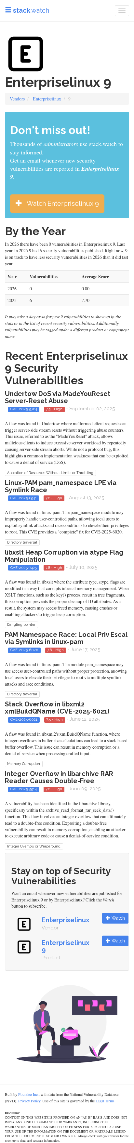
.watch (31, 10)
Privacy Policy (29, 1100)
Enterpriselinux (47, 99)
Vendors (17, 99)
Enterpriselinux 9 (65, 946)
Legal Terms (105, 1100)
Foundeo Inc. (28, 1094)
